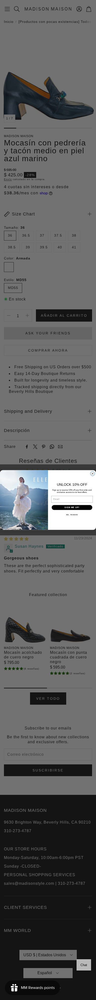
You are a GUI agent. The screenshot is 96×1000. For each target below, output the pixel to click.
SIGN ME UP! (72, 507)
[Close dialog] (92, 473)
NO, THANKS (72, 515)
